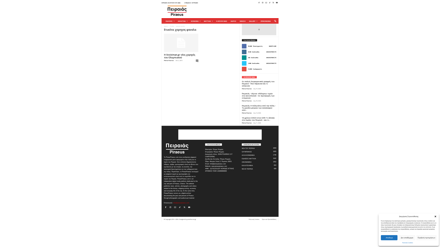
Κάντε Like (272, 46)
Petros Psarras (169, 60)
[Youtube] (276, 2)
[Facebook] (259, 2)
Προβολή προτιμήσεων (426, 238)
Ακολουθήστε (271, 52)
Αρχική (166, 26)
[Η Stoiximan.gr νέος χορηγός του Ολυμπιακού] (181, 43)
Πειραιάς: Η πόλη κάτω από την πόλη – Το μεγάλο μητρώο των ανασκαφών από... (259, 108)
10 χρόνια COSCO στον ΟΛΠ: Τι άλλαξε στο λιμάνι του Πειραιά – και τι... (258, 119)
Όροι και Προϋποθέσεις (269, 219)
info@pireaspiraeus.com (181, 203)
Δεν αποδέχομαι (407, 238)
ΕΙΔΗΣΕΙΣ (169, 21)
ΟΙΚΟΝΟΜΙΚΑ (247, 162)
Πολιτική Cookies (407, 243)
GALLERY (252, 21)
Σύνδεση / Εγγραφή (191, 3)
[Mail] (266, 2)
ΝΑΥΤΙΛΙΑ (207, 21)
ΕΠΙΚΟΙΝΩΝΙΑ (266, 21)
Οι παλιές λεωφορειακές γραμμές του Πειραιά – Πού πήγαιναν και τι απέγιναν (258, 83)
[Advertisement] (237, 11)
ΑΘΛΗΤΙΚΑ (182, 21)
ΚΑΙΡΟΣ (233, 21)
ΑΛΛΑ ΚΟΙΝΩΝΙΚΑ (248, 155)
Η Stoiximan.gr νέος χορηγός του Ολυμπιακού (179, 56)
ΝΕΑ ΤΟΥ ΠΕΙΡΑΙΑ (248, 148)
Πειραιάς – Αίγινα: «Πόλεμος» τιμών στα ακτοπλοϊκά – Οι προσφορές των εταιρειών (258, 95)
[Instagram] (262, 2)
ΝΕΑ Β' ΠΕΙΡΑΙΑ (247, 169)
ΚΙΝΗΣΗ (243, 21)
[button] (435, 216)
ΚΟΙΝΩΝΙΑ (195, 21)
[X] (273, 2)
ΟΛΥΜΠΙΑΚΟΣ (247, 152)
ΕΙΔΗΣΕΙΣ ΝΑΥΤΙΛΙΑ (249, 159)
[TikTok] (269, 2)
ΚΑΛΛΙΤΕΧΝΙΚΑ (247, 165)
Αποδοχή (389, 238)
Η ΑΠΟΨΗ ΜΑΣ (221, 21)
